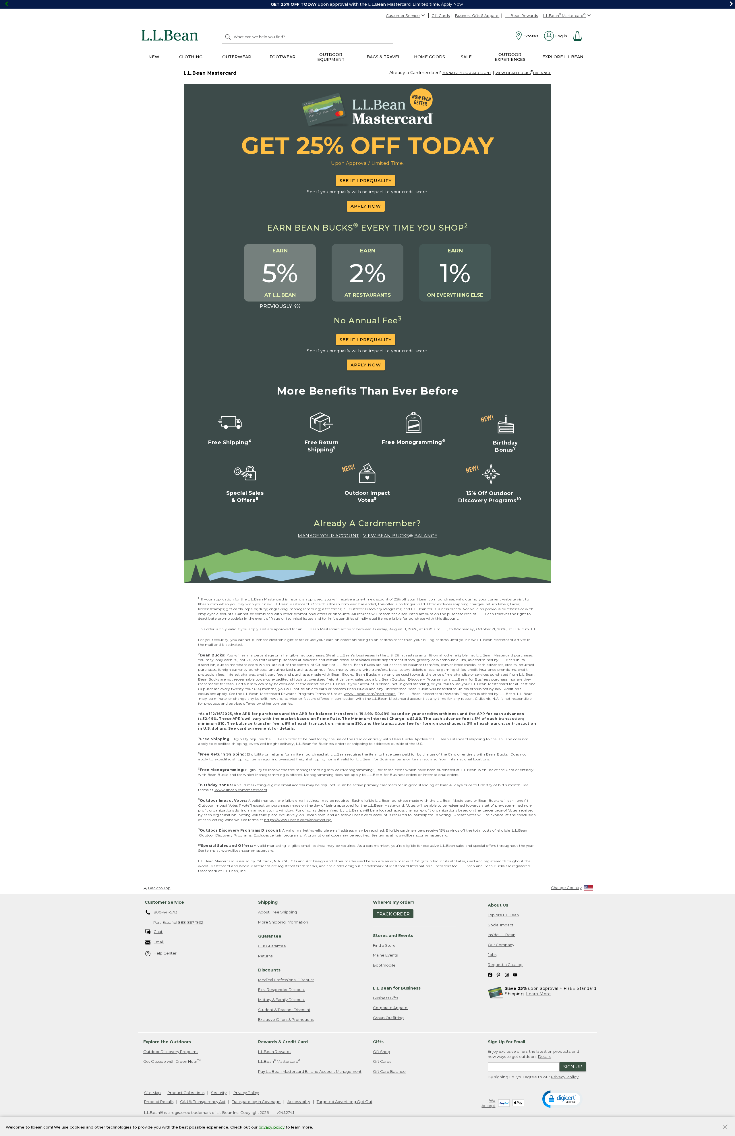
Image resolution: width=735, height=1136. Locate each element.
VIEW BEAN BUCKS (513, 73)
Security (219, 1092)
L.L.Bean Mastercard (279, 1061)
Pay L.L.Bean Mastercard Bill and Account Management (309, 1071)
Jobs (492, 954)
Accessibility (298, 1101)
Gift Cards (441, 15)
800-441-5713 (165, 912)
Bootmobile (384, 965)
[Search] (228, 36)
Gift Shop (381, 1051)
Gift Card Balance (389, 1071)
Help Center (165, 953)
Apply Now (452, 4)
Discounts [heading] (269, 970)
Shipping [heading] (268, 902)
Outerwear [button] (236, 56)
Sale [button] (466, 56)
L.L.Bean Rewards (521, 15)
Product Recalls (158, 1101)
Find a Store (384, 945)
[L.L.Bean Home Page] (171, 36)
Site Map (152, 1092)
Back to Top (159, 888)
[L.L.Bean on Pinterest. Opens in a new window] (498, 974)
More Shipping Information (283, 922)
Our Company (501, 944)
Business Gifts (385, 998)
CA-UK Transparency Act (202, 1101)
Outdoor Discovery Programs (170, 1051)
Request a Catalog (505, 964)
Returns (265, 956)
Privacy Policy (565, 1077)
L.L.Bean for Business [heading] (397, 988)
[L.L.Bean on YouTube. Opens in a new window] (515, 974)
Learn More (538, 993)
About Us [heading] (498, 905)
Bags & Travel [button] (384, 56)
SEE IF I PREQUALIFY (366, 180)
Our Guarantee (272, 946)
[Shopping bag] (580, 36)
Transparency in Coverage (256, 1101)
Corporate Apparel (390, 1007)
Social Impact (500, 925)
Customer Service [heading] (164, 902)
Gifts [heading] (378, 1041)
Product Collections (185, 1092)
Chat (158, 931)
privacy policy (272, 1127)
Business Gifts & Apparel (477, 15)
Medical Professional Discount (286, 979)
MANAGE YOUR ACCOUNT (467, 73)
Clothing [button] (190, 56)
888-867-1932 (190, 922)
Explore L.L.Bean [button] (562, 56)
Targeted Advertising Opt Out (344, 1101)
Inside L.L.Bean (501, 934)
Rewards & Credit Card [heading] (283, 1041)
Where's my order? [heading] (394, 902)
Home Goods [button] (429, 56)
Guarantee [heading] (269, 936)
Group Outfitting (388, 1017)
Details (544, 1056)
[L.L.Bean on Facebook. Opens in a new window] (490, 974)
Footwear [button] (282, 56)
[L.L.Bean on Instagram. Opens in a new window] (506, 974)
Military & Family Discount (281, 999)
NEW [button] (153, 56)
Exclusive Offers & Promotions (286, 1019)
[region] (367, 4)
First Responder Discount (281, 989)
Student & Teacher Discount (284, 1009)
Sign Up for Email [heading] (506, 1041)
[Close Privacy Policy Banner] (725, 1127)
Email (159, 942)
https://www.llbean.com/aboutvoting (298, 820)
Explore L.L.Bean (503, 915)
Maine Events (385, 955)
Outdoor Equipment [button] (331, 57)
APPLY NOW (366, 206)
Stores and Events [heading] (393, 935)
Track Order (393, 914)
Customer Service (403, 15)
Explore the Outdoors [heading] (167, 1041)
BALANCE (542, 73)
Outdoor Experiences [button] (510, 57)
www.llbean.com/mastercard (370, 693)
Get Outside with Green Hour (172, 1061)
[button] (562, 1098)
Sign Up (572, 1066)
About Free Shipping (277, 912)
